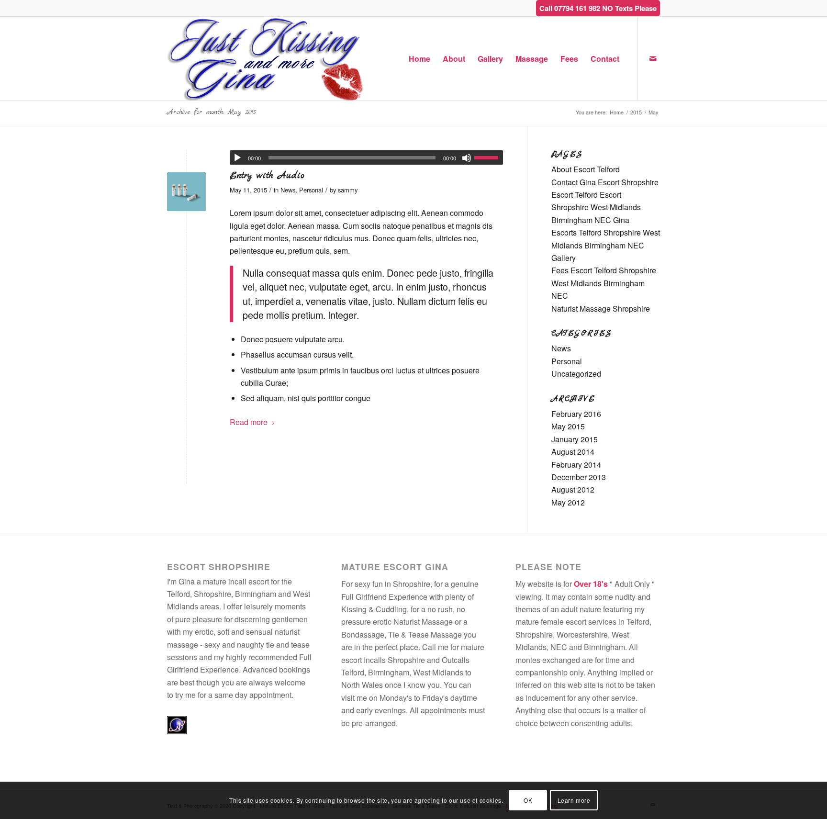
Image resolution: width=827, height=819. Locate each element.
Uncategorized (576, 373)
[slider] (488, 157)
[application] (366, 157)
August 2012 (572, 489)
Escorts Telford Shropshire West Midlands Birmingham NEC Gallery (605, 245)
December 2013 (578, 476)
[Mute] (466, 158)
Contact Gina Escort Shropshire (605, 182)
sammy (348, 189)
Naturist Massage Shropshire (600, 308)
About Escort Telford (585, 169)
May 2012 (568, 502)
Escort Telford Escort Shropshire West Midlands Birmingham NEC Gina (596, 207)
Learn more (574, 800)
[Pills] (186, 191)
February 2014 (576, 464)
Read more (249, 421)
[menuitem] (419, 59)
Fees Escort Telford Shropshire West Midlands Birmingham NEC (603, 283)
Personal (311, 189)
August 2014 (572, 451)
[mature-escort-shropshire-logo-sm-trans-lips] (266, 59)
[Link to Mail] (653, 58)
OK (528, 800)
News (287, 189)
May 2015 (568, 426)
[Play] (237, 158)
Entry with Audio (267, 175)
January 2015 (574, 439)
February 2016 (576, 413)
